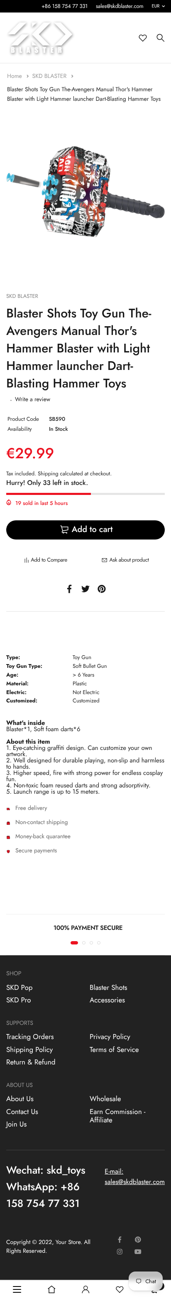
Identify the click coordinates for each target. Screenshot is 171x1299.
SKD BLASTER (50, 76)
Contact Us (22, 1112)
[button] (74, 943)
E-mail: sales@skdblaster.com (135, 1177)
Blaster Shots (108, 988)
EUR (156, 6)
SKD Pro (18, 1001)
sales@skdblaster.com (119, 6)
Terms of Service (114, 1050)
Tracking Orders (30, 1037)
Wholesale (105, 1099)
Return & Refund (30, 1063)
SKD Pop (19, 988)
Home (15, 76)
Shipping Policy (29, 1050)
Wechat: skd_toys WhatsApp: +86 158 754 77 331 (46, 1187)
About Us (20, 1099)
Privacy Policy (110, 1037)
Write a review (32, 399)
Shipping (48, 473)
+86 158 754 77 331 (65, 6)
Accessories (107, 1001)
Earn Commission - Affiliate (117, 1116)
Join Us (16, 1125)
